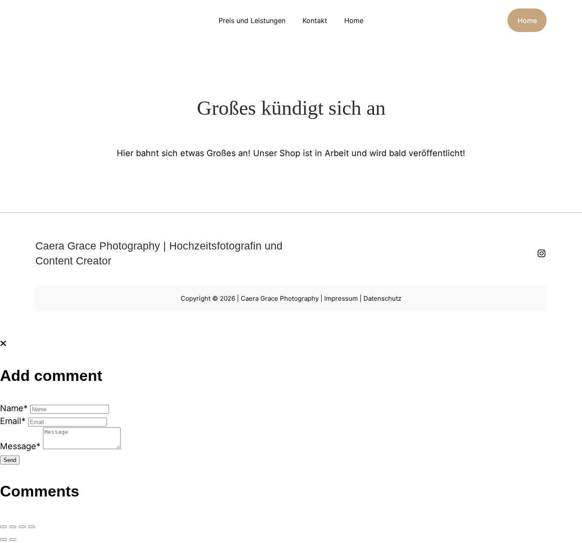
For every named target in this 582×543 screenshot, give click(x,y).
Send (9, 460)
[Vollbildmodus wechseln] (12, 527)
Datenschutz (382, 298)
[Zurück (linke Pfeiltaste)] (3, 539)
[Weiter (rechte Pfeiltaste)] (12, 539)
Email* (13, 421)
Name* (14, 408)
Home (527, 20)
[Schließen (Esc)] (31, 527)
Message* (20, 446)
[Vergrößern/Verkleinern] (3, 527)
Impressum (340, 298)
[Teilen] (22, 527)
